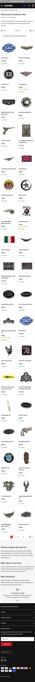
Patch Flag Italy (5, 249)
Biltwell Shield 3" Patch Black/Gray (7, 113)
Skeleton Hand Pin (24, 524)
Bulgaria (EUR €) (5, 652)
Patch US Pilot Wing (24, 58)
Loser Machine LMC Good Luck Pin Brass (26, 141)
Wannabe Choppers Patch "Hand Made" (8, 277)
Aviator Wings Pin (24, 249)
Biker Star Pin (22, 195)
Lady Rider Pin (23, 84)
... (20, 537)
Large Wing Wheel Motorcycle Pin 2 (6, 222)
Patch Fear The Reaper (25, 360)
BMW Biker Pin (5, 468)
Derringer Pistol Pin (24, 441)
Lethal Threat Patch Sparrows (24, 468)
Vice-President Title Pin (25, 304)
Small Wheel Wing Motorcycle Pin (6, 525)
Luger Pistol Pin (5, 140)
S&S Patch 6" (22, 330)
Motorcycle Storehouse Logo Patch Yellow (8, 388)
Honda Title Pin (23, 415)
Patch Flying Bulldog (7, 195)
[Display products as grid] (30, 30)
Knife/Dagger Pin (6, 415)
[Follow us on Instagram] (5, 660)
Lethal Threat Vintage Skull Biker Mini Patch (25, 388)
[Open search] (29, 6)
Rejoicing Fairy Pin (6, 360)
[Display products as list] (33, 30)
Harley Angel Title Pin (7, 441)
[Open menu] (2, 5)
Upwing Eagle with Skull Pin (25, 497)
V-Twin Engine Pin (6, 496)
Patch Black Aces (23, 221)
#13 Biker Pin (5, 84)
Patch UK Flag (23, 169)
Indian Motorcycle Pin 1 (7, 304)
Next (30, 537)
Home (2, 10)
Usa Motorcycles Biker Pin (8, 169)
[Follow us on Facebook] (2, 660)
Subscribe (6, 644)
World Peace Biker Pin (25, 112)
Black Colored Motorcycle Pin (8, 331)
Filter (4, 30)
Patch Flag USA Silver (25, 276)
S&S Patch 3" (4, 58)
